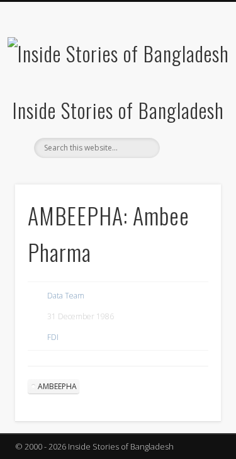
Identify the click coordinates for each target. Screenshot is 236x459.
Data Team (65, 295)
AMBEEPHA (57, 386)
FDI (53, 337)
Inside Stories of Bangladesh (118, 110)
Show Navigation (190, 113)
